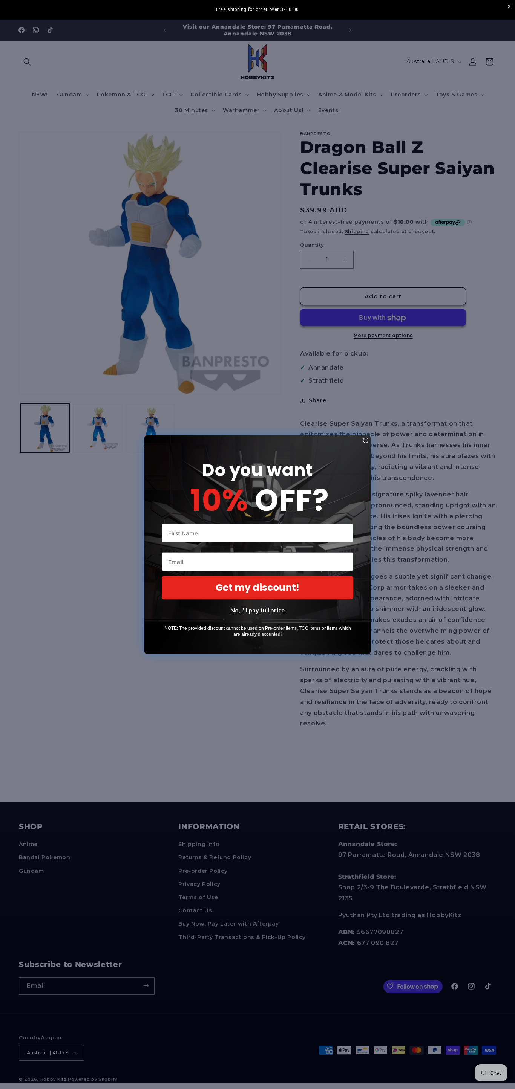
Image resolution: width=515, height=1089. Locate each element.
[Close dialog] (366, 440)
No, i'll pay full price (257, 610)
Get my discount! (257, 587)
